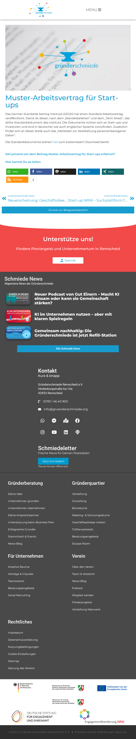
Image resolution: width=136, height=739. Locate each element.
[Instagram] (42, 432)
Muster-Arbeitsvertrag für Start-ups (61, 101)
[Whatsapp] (42, 420)
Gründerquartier (88, 483)
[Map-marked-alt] (65, 420)
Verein (78, 556)
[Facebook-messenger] (54, 420)
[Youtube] (54, 432)
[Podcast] (77, 432)
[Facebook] (77, 420)
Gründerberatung (25, 483)
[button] (17, 172)
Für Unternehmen (25, 556)
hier (55, 142)
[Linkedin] (65, 432)
